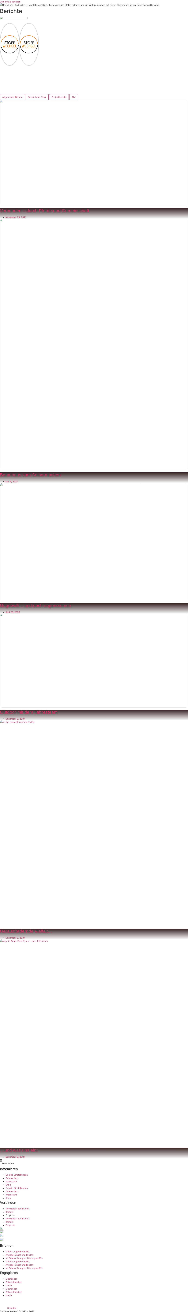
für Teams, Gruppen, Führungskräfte (24, 1258)
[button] (94, 45)
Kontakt (10, 82)
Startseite (11, 69)
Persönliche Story (37, 97)
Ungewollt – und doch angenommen (35, 605)
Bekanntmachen (14, 1282)
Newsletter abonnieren (17, 1208)
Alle (74, 97)
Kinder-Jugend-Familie (17, 1251)
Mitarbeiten (11, 79)
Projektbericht (59, 97)
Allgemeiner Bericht (12, 97)
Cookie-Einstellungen (17, 1174)
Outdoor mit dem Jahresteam (29, 712)
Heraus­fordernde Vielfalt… (26, 931)
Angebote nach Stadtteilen (19, 1254)
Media (9, 1285)
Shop (8, 1184)
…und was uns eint (19, 1150)
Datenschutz (12, 1178)
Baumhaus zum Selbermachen (30, 474)
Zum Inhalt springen (10, 1)
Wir (7, 73)
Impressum (11, 1181)
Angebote (11, 76)
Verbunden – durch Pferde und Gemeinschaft (44, 210)
